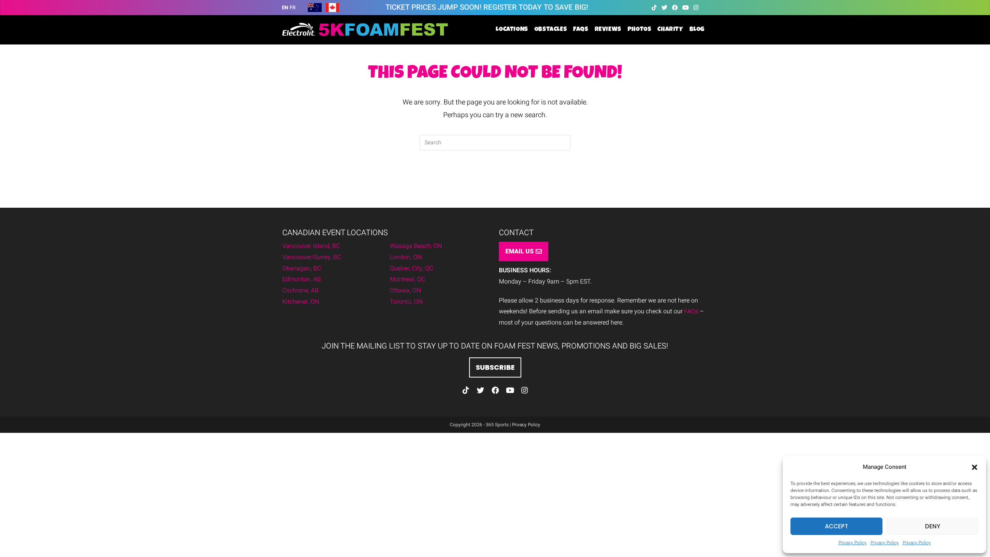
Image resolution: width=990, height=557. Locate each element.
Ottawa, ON (405, 290)
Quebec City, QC (411, 268)
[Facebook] (675, 7)
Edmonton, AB (301, 279)
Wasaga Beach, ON (416, 246)
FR (292, 7)
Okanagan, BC (301, 268)
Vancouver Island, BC (311, 246)
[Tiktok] (654, 7)
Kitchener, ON (300, 301)
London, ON (406, 257)
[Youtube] (685, 7)
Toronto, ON (406, 301)
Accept (836, 526)
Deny (932, 526)
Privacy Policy (852, 542)
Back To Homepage (495, 182)
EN (285, 7)
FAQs (691, 311)
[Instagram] (696, 7)
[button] (974, 467)
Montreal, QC (407, 279)
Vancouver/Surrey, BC (311, 257)
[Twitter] (664, 7)
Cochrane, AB (300, 290)
